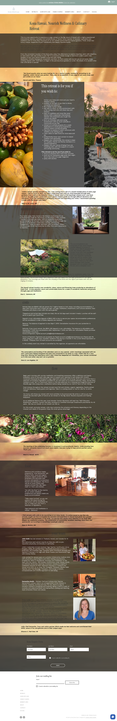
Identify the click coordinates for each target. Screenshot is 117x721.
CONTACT (22, 708)
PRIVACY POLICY (92, 715)
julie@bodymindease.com (55, 333)
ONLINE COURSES (24, 699)
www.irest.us (57, 549)
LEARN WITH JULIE (24, 696)
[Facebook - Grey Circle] (21, 717)
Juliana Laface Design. (91, 717)
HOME (21, 690)
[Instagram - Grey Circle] (24, 717)
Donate (22, 710)
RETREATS (22, 693)
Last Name (51, 646)
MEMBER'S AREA (24, 702)
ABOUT (22, 705)
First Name (29, 646)
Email (71, 646)
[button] (35, 11)
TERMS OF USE (84, 715)
